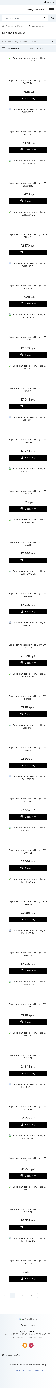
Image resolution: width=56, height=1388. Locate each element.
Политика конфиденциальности (28, 1370)
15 (32, 1295)
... (26, 1295)
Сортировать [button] (36, 48)
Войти (50, 2)
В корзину (30, 99)
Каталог (21, 26)
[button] (28, 41)
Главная (9, 26)
